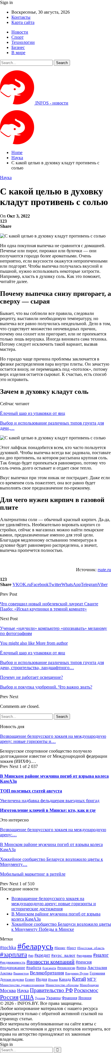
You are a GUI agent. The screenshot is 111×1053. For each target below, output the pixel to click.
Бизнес (18, 47)
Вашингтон (21, 973)
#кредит (42, 955)
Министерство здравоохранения (22, 985)
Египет (30, 980)
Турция (40, 998)
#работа (33, 967)
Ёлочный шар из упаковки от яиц (32, 413)
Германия (97, 973)
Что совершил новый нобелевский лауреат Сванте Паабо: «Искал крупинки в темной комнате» (49, 606)
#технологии (66, 968)
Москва (8, 990)
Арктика (6, 973)
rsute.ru (104, 569)
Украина (53, 998)
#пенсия (84, 962)
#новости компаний (50, 961)
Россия (9, 997)
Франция (69, 998)
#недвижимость (12, 962)
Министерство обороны (62, 985)
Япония (84, 997)
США (27, 997)
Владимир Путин (77, 973)
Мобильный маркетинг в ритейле (32, 874)
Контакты (20, 17)
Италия (53, 979)
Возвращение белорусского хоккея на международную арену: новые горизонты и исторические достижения (53, 903)
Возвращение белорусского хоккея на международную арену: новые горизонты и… (53, 739)
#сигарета (49, 968)
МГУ (91, 979)
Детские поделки (12, 980)
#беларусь (35, 946)
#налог (101, 955)
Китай (79, 979)
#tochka (8, 947)
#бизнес (59, 948)
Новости (19, 32)
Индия (41, 979)
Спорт (17, 37)
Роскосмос (86, 990)
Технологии (23, 42)
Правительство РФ (51, 990)
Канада (65, 979)
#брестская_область (90, 948)
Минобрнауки (89, 985)
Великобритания (47, 973)
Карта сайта (22, 22)
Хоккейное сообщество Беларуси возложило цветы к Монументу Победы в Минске (61, 927)
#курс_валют (63, 955)
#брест (71, 948)
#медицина (84, 956)
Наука (6, 177)
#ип (30, 956)
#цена (81, 968)
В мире (18, 52)
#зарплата (13, 954)
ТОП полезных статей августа (31, 790)
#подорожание (12, 967)
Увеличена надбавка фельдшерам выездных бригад (49, 800)
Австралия (97, 967)
